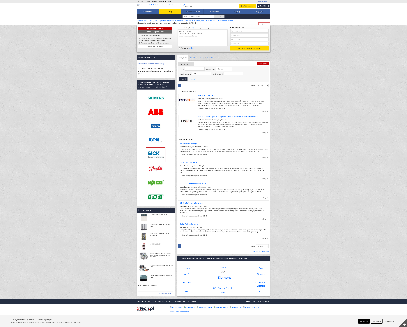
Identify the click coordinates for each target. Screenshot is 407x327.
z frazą (182, 69)
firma (196, 28)
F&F (186, 292)
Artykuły (237, 11)
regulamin (191, 48)
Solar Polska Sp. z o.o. (189, 224)
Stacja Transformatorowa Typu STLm (161, 276)
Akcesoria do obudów (225, 21)
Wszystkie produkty (165, 293)
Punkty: (264, 111)
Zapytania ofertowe (192, 11)
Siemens (224, 277)
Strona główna (142, 21)
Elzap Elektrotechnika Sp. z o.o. (193, 183)
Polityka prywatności (182, 301)
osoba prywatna (207, 28)
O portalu (140, 301)
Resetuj (193, 79)
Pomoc (193, 301)
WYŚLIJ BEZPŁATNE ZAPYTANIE (249, 48)
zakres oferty (211, 69)
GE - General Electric (223, 288)
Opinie (154, 301)
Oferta (147, 301)
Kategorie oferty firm (146, 57)
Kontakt (161, 301)
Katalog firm (153, 21)
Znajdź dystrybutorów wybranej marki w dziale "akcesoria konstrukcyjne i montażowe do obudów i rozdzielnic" (153, 84)
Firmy (170, 11)
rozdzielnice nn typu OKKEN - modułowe (159, 234)
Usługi (203, 57)
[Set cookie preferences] (403, 323)
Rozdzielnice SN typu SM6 (158, 215)
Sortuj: (253, 85)
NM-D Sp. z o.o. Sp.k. (206, 95)
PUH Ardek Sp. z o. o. (189, 162)
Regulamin (169, 301)
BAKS (223, 293)
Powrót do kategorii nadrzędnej (151, 64)
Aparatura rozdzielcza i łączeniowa (171, 21)
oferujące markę (185, 74)
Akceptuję (188, 48)
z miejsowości (218, 74)
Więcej (258, 11)
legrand (223, 267)
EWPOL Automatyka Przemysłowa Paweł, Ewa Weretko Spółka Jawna (228, 116)
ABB (186, 274)
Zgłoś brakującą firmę (260, 251)
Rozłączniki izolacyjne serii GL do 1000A (161, 266)
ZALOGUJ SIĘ (264, 6)
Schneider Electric (261, 284)
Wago (261, 268)
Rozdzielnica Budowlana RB (147, 285)
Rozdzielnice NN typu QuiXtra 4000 (160, 225)
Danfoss (186, 268)
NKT (261, 292)
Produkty (147, 11)
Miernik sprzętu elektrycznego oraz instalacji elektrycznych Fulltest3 (160, 255)
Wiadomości (214, 11)
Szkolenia (211, 57)
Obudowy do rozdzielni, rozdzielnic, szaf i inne (200, 21)
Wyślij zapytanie (248, 6)
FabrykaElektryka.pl (188, 143)
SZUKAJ (220, 16)
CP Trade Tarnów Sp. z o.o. (191, 203)
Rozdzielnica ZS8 (155, 244)
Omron (261, 274)
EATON (187, 282)
